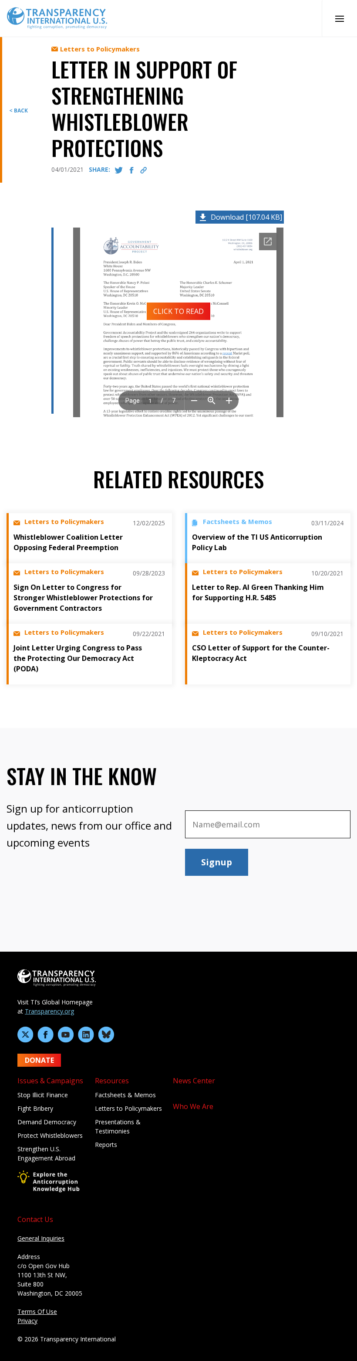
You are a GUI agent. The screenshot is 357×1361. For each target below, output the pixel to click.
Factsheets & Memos (125, 1095)
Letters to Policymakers (128, 1108)
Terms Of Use (37, 1311)
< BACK (18, 110)
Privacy (27, 1321)
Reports (106, 1144)
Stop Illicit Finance (42, 1095)
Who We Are (193, 1106)
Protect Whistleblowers (50, 1135)
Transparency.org (49, 1011)
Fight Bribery (35, 1108)
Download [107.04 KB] (246, 217)
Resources (112, 1080)
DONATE (39, 1060)
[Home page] (57, 17)
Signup (216, 862)
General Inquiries (40, 1238)
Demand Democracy (46, 1122)
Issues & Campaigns (50, 1080)
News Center (194, 1080)
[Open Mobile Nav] (339, 18)
